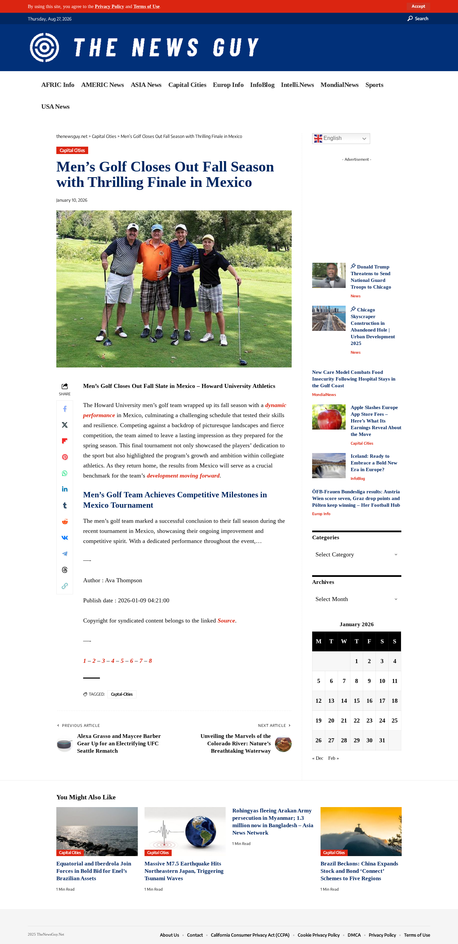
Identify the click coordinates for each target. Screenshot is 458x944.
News (355, 296)
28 (344, 740)
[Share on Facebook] (65, 409)
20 (331, 720)
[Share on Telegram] (65, 554)
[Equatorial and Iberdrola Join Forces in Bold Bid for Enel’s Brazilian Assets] (97, 831)
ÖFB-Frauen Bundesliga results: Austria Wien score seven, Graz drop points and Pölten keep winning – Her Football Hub (356, 498)
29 (357, 740)
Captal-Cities (122, 694)
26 (319, 740)
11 (395, 681)
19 (319, 720)
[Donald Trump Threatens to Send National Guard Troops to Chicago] (329, 275)
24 (382, 720)
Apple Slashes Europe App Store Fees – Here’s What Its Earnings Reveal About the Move (376, 421)
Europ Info (321, 513)
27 (331, 740)
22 (357, 720)
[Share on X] (65, 425)
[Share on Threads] (65, 570)
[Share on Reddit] (65, 521)
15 (357, 700)
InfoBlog (358, 478)
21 (344, 720)
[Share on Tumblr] (65, 505)
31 (382, 740)
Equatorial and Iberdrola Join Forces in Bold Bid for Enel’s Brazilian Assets (93, 871)
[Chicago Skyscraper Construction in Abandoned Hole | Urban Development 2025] (329, 318)
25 (395, 720)
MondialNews (324, 394)
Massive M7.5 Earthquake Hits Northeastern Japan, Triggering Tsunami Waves (184, 871)
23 (369, 720)
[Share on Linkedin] (65, 489)
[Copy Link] (65, 586)
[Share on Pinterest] (65, 457)
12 (319, 700)
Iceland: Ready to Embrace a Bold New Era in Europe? (374, 462)
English (332, 138)
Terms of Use (146, 6)
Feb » (333, 758)
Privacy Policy (109, 6)
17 (382, 700)
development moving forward (183, 475)
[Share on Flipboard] (65, 441)
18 (395, 700)
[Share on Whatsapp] (65, 473)
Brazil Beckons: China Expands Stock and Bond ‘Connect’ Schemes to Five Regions (359, 871)
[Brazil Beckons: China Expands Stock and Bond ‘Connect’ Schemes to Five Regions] (361, 831)
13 (331, 700)
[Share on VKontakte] (65, 538)
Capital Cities (72, 150)
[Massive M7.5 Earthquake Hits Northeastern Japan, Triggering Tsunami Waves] (185, 831)
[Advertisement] (369, 206)
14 (344, 700)
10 (382, 681)
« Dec (317, 758)
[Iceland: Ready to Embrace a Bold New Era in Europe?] (329, 465)
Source (226, 620)
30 (369, 740)
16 (369, 700)
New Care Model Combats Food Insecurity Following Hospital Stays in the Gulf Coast (353, 378)
